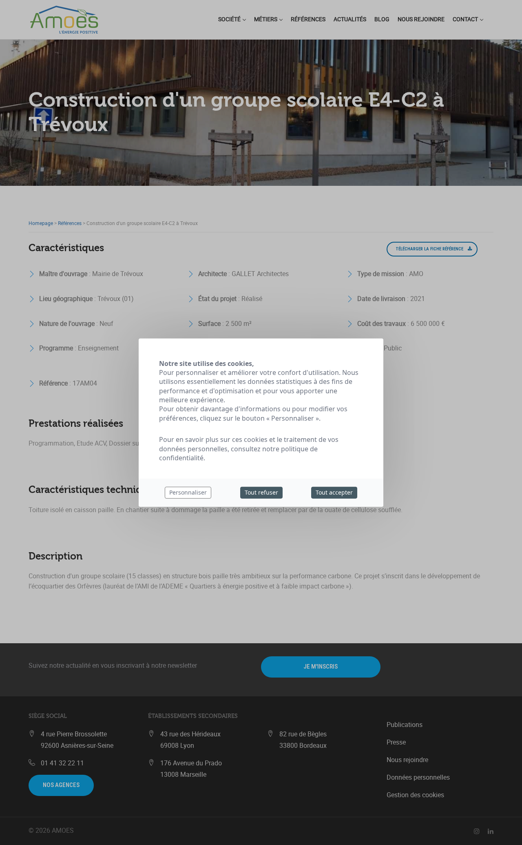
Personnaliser (188, 492)
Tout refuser (261, 492)
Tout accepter (334, 492)
